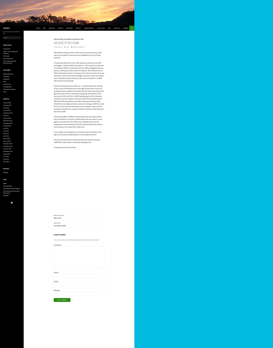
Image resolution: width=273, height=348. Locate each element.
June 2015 (6, 131)
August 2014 (6, 154)
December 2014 (7, 143)
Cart (44, 28)
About (38, 28)
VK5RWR (125, 28)
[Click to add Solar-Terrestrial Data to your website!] (12, 202)
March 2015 (6, 138)
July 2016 (6, 115)
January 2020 (7, 103)
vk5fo (67, 47)
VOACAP (5, 195)
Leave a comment (79, 47)
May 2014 (6, 159)
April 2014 (6, 161)
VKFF (82, 39)
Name (56, 272)
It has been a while (60, 224)
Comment (58, 245)
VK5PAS (5, 172)
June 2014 (6, 156)
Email (56, 281)
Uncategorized (7, 87)
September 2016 (7, 113)
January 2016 (7, 118)
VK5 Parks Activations (72, 39)
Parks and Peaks (7, 186)
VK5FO (6, 28)
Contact (60, 28)
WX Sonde (6, 56)
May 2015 (6, 133)
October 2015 (7, 126)
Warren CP (59, 217)
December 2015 (7, 120)
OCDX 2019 (6, 49)
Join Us (78, 28)
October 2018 (7, 105)
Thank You (117, 28)
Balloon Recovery (8, 74)
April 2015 (6, 136)
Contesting (6, 76)
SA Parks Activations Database (11, 188)
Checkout (52, 28)
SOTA (4, 81)
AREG (5, 183)
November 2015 (7, 123)
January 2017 (7, 110)
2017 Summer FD (8, 58)
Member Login (88, 28)
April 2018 (6, 108)
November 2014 (7, 146)
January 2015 (7, 141)
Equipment (69, 28)
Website (57, 290)
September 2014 (7, 151)
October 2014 (7, 149)
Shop (109, 28)
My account (101, 28)
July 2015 (6, 128)
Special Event (58, 39)
